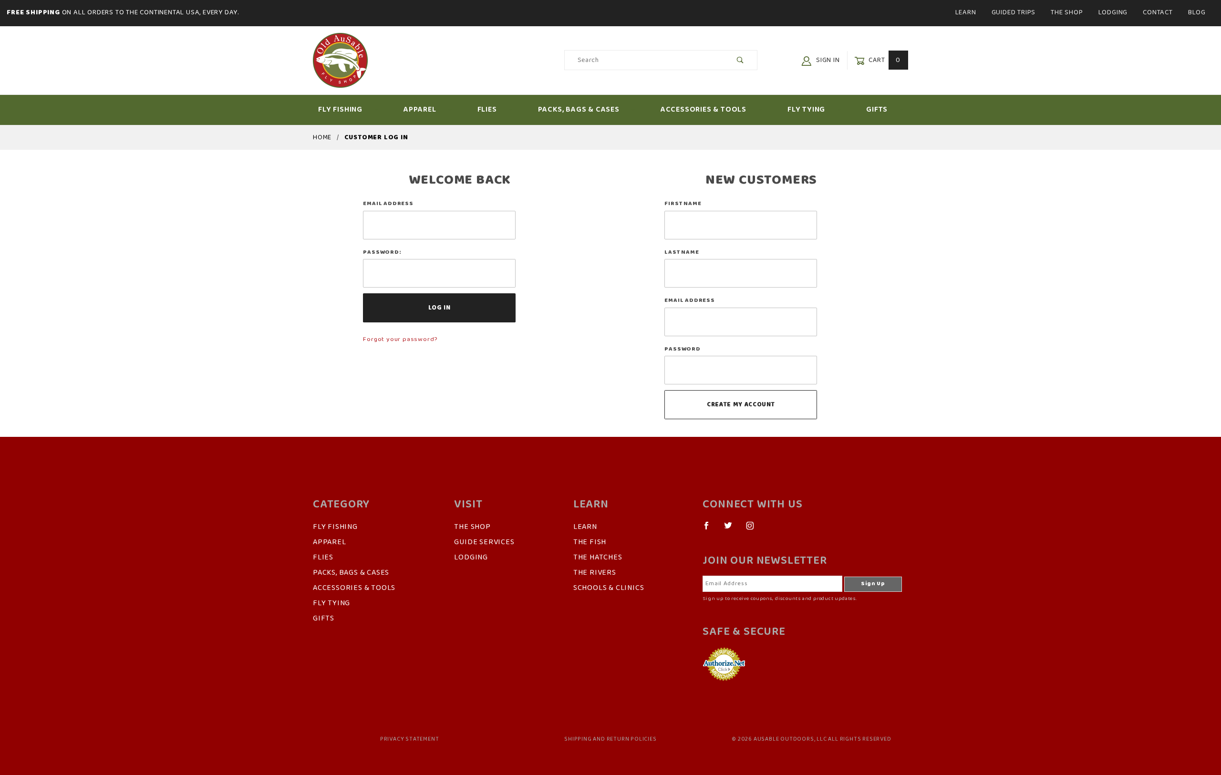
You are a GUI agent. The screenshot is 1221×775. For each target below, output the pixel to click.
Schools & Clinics (608, 588)
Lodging (1113, 12)
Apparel (420, 109)
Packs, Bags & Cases (579, 109)
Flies (487, 109)
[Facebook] (710, 529)
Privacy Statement (409, 739)
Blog (1197, 12)
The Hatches (597, 557)
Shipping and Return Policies (610, 739)
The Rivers (594, 573)
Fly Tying (806, 109)
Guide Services (484, 542)
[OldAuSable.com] (340, 59)
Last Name (681, 252)
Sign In (826, 60)
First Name (682, 203)
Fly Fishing (340, 109)
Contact (1158, 12)
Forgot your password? (400, 339)
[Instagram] (754, 529)
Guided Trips (1014, 12)
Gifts (877, 109)
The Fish (589, 542)
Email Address (388, 203)
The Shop (1067, 12)
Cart (883, 60)
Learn (965, 12)
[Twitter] (732, 529)
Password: (382, 252)
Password (682, 349)
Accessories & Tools (703, 109)
